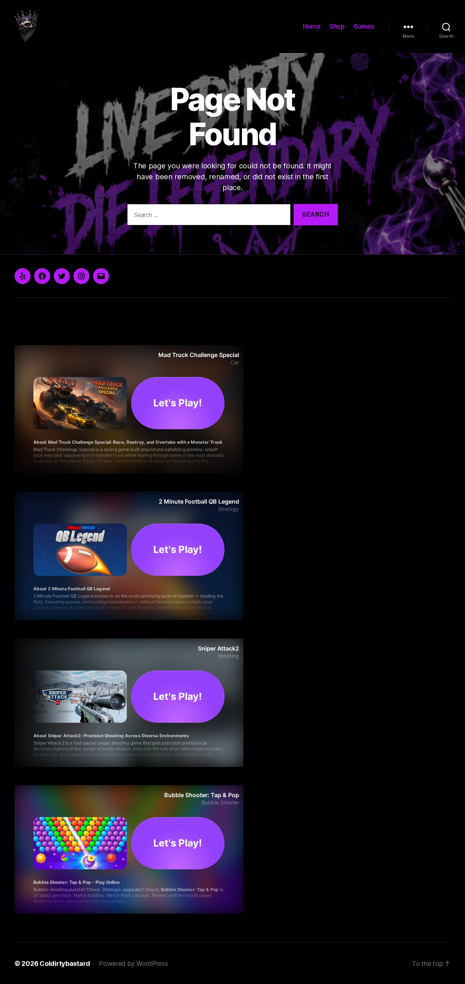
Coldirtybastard (65, 963)
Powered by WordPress (133, 963)
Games (364, 26)
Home (311, 26)
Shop (336, 26)
